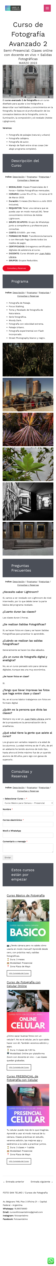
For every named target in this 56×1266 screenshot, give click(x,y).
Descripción (19, 177)
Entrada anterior (13, 1181)
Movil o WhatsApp (12, 831)
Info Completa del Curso (19, 973)
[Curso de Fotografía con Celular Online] (28, 1030)
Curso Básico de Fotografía (26, 895)
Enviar (8, 857)
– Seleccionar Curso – (15, 798)
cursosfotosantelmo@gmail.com (26, 1212)
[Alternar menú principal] (47, 8)
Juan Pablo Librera (34, 719)
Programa (32, 177)
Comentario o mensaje (15, 841)
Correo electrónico (13, 820)
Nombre (8, 809)
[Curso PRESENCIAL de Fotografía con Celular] (28, 1124)
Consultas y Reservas (28, 180)
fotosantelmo (21, 1215)
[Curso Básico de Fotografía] (28, 940)
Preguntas (44, 177)
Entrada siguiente (42, 1181)
